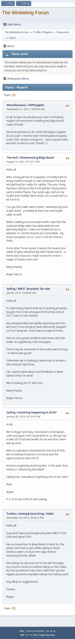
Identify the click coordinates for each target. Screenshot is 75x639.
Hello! (50, 513)
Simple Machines (47, 635)
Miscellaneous (16, 105)
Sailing (11, 289)
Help (21, 630)
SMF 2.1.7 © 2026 (29, 635)
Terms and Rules (35, 630)
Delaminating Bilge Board (37, 157)
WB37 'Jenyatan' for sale (34, 289)
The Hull (12, 157)
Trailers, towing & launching (25, 513)
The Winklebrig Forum (25, 12)
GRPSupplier (36, 105)
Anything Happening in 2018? (37, 412)
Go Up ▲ (51, 630)
